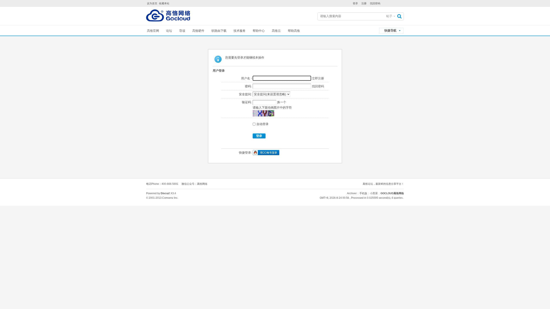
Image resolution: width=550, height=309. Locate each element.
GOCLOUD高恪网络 (392, 193)
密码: (248, 86)
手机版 (363, 193)
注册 (364, 3)
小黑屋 (374, 193)
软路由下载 (218, 30)
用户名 (245, 78)
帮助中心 (259, 30)
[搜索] (400, 16)
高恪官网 (153, 30)
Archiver (352, 193)
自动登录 (263, 124)
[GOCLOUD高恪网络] (168, 16)
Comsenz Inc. (170, 197)
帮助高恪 (294, 30)
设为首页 (152, 3)
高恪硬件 (198, 30)
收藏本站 (164, 3)
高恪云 (276, 30)
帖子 (389, 16)
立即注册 (318, 78)
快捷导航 (390, 30)
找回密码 (375, 3)
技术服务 (240, 30)
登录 (355, 3)
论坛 (169, 30)
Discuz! (165, 193)
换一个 (281, 102)
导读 (182, 30)
